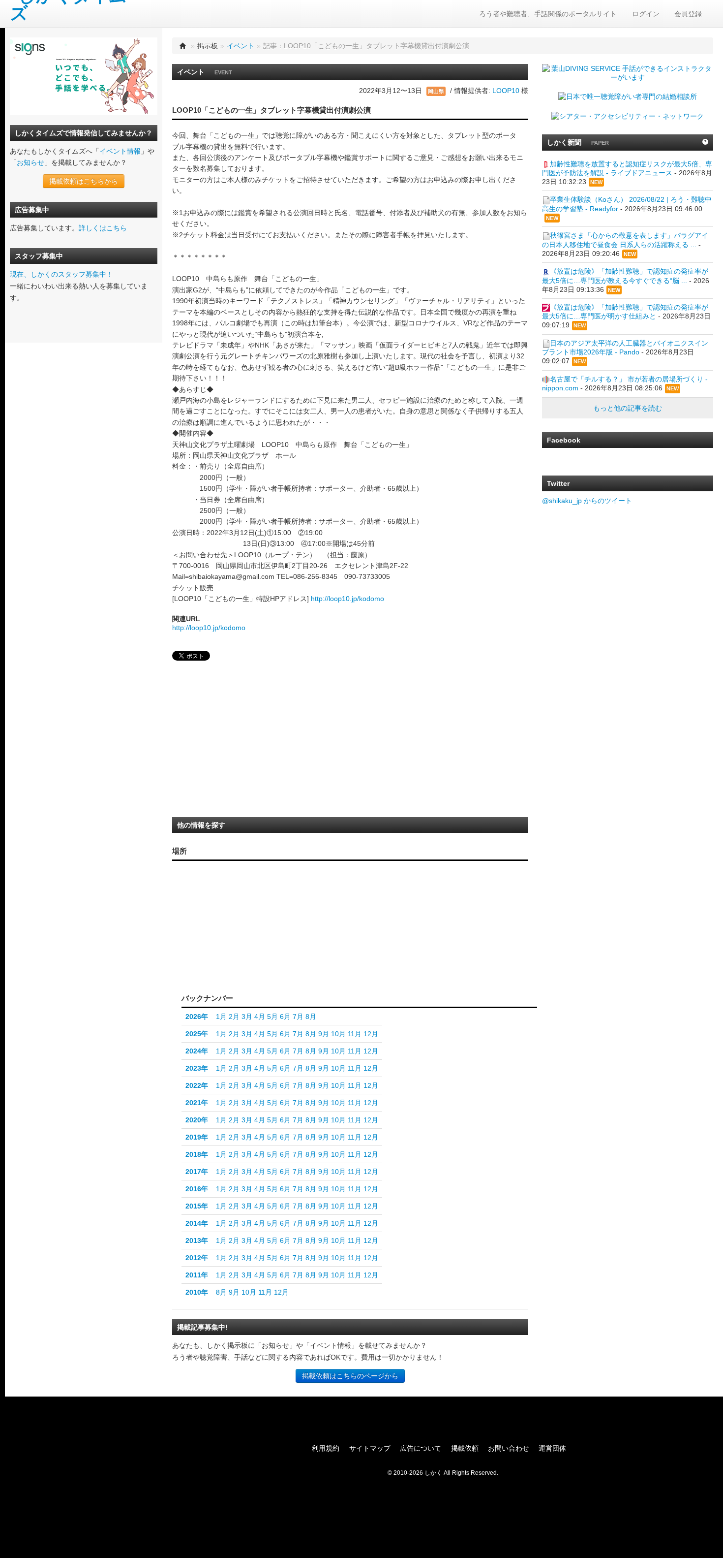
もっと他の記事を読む (627, 408)
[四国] (230, 948)
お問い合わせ (508, 1448)
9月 (323, 1034)
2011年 (196, 1275)
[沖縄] (193, 959)
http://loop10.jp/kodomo (347, 599)
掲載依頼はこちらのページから (350, 1376)
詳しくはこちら (103, 228)
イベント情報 (120, 151)
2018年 (196, 1154)
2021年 (196, 1103)
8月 (310, 1016)
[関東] (299, 943)
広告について (420, 1448)
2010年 (196, 1292)
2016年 (196, 1189)
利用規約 (325, 1448)
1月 (221, 1016)
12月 (370, 1034)
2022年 (196, 1085)
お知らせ (30, 162)
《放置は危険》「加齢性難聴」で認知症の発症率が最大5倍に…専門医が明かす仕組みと (625, 311)
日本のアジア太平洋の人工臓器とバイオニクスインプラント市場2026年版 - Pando (625, 347)
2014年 (196, 1223)
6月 (285, 1016)
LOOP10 (505, 91)
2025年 (196, 1034)
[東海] (272, 945)
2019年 (196, 1137)
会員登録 (688, 14)
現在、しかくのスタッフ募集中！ (61, 274)
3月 (246, 1016)
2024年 (196, 1051)
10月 (338, 1034)
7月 (298, 1016)
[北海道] (301, 881)
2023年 (196, 1068)
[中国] (230, 929)
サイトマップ (370, 1448)
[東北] (299, 910)
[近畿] (250, 938)
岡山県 (436, 91)
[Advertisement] (246, 741)
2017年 (196, 1172)
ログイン (646, 14)
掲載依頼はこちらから (83, 181)
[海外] (301, 970)
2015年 (196, 1206)
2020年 (196, 1120)
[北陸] (272, 926)
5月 (272, 1016)
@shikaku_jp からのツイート (587, 501)
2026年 (196, 1016)
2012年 (196, 1258)
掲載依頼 (465, 1448)
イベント (240, 46)
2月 (234, 1016)
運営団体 (552, 1448)
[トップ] (183, 45)
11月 (355, 1034)
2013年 (196, 1240)
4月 (259, 1016)
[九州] (206, 941)
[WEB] (259, 970)
